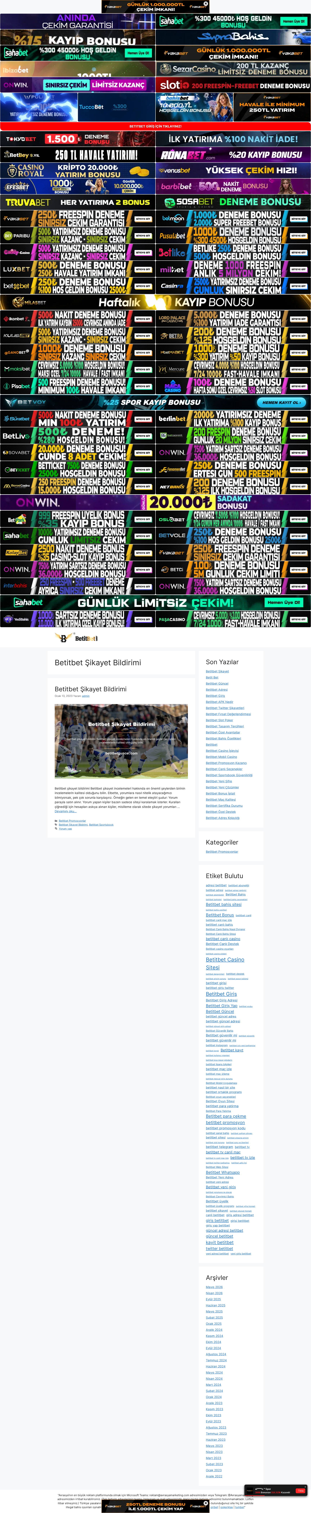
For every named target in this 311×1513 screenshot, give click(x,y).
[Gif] (155, 302)
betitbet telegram (219, 1147)
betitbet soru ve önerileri (237, 1142)
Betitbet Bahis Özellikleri (223, 738)
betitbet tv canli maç (223, 1152)
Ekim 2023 (213, 1415)
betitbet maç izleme (217, 1073)
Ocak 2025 (214, 1323)
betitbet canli (243, 915)
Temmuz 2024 (216, 1360)
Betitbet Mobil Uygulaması (221, 1082)
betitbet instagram (217, 1045)
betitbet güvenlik (246, 1036)
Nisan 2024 (214, 1378)
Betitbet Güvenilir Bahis (219, 1030)
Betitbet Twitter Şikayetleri (225, 708)
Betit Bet (212, 677)
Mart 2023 (213, 1458)
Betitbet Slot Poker (219, 720)
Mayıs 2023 (214, 1446)
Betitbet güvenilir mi (221, 1035)
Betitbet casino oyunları (219, 948)
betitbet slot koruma (215, 1142)
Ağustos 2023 (216, 1427)
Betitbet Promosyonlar (72, 820)
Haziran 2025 (215, 1305)
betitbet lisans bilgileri (218, 1064)
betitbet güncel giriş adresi (218, 1026)
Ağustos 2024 (216, 1354)
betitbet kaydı (212, 1051)
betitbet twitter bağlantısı (218, 1163)
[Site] (77, 218)
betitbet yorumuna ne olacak (219, 1192)
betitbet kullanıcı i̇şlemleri (218, 1055)
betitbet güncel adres (221, 1016)
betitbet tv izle (242, 1157)
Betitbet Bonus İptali (220, 793)
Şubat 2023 (214, 1464)
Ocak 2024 (214, 1397)
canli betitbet (215, 1215)
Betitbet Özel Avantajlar (223, 732)
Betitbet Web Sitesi (217, 1167)
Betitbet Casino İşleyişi (222, 751)
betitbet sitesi (216, 1137)
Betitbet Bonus (220, 914)
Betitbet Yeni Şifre (219, 781)
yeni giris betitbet (241, 1253)
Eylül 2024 (213, 1348)
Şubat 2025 (214, 1317)
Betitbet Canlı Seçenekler (224, 769)
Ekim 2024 (213, 1342)
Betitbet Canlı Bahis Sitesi (221, 933)
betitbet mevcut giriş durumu (219, 1079)
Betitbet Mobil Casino (221, 757)
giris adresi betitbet (240, 1215)
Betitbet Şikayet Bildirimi (91, 689)
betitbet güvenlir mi (221, 1040)
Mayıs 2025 (214, 1311)
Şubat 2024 (214, 1391)
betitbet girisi (216, 983)
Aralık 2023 (214, 1403)
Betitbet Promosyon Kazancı (226, 763)
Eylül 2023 (213, 1421)
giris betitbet (217, 1220)
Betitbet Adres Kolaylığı (223, 818)
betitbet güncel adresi (223, 1021)
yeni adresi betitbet (217, 1253)
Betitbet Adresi (217, 689)
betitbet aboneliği (238, 885)
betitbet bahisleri (214, 899)
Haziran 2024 (216, 1366)
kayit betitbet (220, 1242)
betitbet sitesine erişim (238, 1138)
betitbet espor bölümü (238, 979)
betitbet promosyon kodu (225, 1128)
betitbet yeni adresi (217, 1181)
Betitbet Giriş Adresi (221, 1000)
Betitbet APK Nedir (219, 702)
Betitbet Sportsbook (101, 824)
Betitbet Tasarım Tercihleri (225, 726)
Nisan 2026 (214, 1293)
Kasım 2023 (214, 1409)
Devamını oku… (66, 811)
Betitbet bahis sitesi (224, 904)
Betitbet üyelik (217, 1201)
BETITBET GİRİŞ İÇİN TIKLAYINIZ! (156, 126)
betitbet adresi (214, 890)
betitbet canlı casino (223, 939)
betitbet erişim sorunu (216, 979)
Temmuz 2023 (216, 1433)
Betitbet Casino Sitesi (225, 963)
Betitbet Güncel (217, 683)
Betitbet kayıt (232, 1050)
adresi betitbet (216, 885)
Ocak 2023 (214, 1470)
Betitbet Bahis (236, 894)
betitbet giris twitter (220, 988)
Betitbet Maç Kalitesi (221, 799)
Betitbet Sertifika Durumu (224, 806)
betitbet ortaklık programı (224, 1092)
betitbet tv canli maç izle (217, 1158)
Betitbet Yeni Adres (219, 1177)
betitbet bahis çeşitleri (216, 910)
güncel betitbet (219, 1236)
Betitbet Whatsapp (223, 1172)
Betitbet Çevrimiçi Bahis (220, 1196)
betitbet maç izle (219, 1069)
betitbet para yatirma (222, 1106)
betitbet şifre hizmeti (245, 1206)
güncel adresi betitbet (224, 1230)
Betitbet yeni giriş (221, 1187)
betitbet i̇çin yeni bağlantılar (242, 1045)
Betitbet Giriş (215, 696)
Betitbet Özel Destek (221, 812)
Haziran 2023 (216, 1440)
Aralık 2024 (214, 1330)
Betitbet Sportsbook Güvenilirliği (229, 775)
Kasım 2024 (214, 1336)
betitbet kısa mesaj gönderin (219, 1060)
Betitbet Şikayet (217, 671)
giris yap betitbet (218, 1225)
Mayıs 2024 (214, 1372)
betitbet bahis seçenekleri (235, 899)
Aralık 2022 (214, 1476)
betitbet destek (235, 973)
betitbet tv (242, 1147)
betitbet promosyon (225, 1122)
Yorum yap (65, 828)
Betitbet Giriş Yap (221, 1005)
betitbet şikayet (217, 1210)
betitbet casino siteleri (216, 954)
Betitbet (211, 744)
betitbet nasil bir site (220, 1087)
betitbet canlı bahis (219, 924)
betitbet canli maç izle (219, 920)
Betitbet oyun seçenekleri (221, 1096)
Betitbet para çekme (226, 1116)
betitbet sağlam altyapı (241, 1133)
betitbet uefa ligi (239, 1163)
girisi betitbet (240, 1221)
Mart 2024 (213, 1385)
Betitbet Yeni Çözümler (222, 787)
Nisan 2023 (214, 1452)
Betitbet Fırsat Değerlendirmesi (228, 714)
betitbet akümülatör (215, 895)
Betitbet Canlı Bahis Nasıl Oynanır (225, 929)
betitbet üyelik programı (220, 1205)
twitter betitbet (219, 1248)
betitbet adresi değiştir (235, 890)
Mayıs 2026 (214, 1287)
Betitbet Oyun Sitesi (220, 1101)
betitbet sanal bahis (217, 1133)
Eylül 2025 (213, 1299)
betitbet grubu (246, 1006)
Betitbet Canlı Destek (222, 944)
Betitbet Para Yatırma (218, 1110)
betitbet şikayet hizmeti (241, 1211)
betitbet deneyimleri (215, 974)
